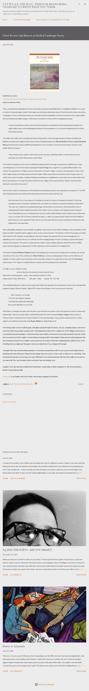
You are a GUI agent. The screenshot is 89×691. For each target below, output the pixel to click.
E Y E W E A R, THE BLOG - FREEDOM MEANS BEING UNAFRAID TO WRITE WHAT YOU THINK (35, 5)
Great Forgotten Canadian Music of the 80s (53, 20)
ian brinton (27, 384)
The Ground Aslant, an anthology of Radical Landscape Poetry (25, 99)
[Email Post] (36, 384)
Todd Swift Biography (21, 20)
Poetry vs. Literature (14, 646)
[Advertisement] (44, 427)
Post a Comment (9, 402)
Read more (81, 478)
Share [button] (80, 384)
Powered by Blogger (46, 684)
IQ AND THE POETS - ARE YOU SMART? (27, 550)
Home (5, 20)
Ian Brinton (7, 377)
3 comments (15, 575)
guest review (15, 384)
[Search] (79, 4)
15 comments (16, 671)
